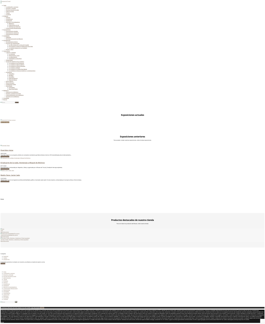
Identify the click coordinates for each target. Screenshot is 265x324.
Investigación (6, 293)
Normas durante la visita (9, 276)
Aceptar (42, 307)
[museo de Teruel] (5, 1)
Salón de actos (7, 278)
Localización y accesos (9, 273)
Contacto (3, 263)
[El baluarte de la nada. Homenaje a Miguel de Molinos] (15, 158)
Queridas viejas (7, 150)
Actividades (6, 291)
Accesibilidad (6, 267)
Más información (5, 156)
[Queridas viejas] (5, 145)
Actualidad (6, 297)
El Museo (5, 281)
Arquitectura (6, 284)
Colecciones (6, 294)
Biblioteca (5, 296)
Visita (4, 272)
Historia (5, 282)
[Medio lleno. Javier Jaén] (7, 170)
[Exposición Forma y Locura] (132, 120)
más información (35, 307)
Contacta (5, 299)
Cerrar (2, 322)
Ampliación (6, 285)
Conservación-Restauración (10, 288)
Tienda (5, 279)
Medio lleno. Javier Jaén (10, 175)
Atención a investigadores (10, 287)
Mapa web (6, 269)
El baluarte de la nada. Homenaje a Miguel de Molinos (23, 163)
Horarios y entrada (8, 275)
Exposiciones (6, 290)
